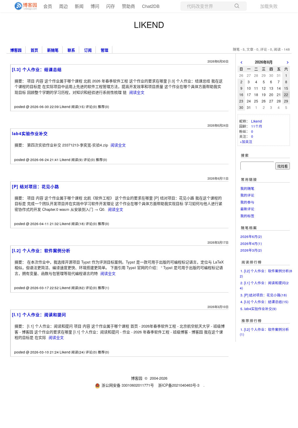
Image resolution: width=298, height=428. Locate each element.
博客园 (16, 49)
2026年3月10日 (217, 307)
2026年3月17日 (217, 242)
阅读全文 (136, 92)
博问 (95, 6)
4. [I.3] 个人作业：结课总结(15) (264, 301)
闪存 (110, 6)
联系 (71, 49)
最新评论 (247, 208)
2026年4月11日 (217, 178)
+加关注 (246, 141)
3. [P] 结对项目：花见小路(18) (263, 295)
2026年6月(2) (251, 236)
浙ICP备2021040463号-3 (178, 385)
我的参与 (247, 202)
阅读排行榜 (252, 262)
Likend (256, 121)
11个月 (256, 126)
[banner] (23, 6)
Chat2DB (150, 6)
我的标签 (247, 215)
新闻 (79, 6)
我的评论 (247, 195)
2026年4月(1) (251, 243)
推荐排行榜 (252, 320)
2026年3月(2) (251, 250)
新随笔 (52, 49)
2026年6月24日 (217, 125)
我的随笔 (247, 188)
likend (149, 24)
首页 (34, 49)
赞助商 (128, 6)
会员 (47, 6)
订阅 (88, 49)
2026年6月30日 (217, 61)
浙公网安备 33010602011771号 (128, 385)
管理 (104, 49)
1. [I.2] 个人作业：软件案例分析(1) (264, 332)
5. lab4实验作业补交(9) (258, 308)
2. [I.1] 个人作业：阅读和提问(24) (264, 285)
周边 (63, 6)
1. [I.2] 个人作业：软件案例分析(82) (266, 273)
